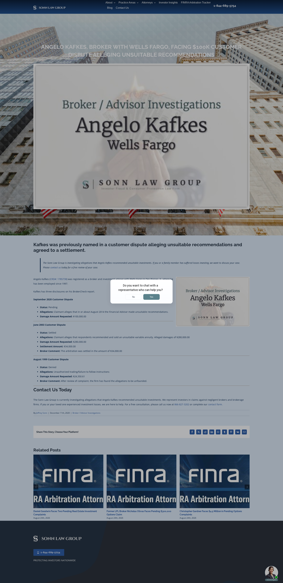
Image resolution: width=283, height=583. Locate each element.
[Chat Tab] (141, 291)
